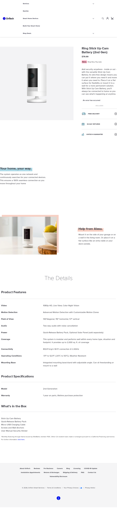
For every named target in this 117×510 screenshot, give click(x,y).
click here (21, 439)
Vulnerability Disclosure (58, 476)
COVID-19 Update (90, 468)
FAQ (82, 472)
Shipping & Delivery (70, 472)
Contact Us (92, 472)
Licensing (76, 468)
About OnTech (25, 468)
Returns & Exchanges (51, 472)
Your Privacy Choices (71, 488)
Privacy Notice (90, 488)
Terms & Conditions (54, 488)
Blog (68, 468)
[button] (99, 114)
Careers (60, 468)
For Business (48, 468)
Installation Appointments (30, 472)
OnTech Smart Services (36, 488)
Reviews (37, 468)
